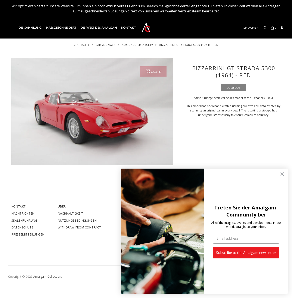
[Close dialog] (282, 174)
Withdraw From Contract (79, 227)
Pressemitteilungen (27, 234)
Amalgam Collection (47, 276)
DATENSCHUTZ (22, 227)
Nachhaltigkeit (70, 213)
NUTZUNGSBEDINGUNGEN (77, 220)
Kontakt (128, 28)
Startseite (82, 45)
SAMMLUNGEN (106, 45)
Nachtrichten (22, 213)
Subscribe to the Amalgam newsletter (246, 252)
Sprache (250, 27)
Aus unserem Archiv (137, 45)
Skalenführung (24, 220)
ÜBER (62, 206)
